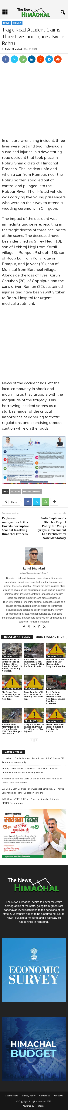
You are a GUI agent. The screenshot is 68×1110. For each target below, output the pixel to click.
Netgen (40, 1105)
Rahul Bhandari (13, 49)
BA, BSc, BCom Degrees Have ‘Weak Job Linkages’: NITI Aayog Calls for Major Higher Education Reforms (33, 791)
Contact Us (44, 1095)
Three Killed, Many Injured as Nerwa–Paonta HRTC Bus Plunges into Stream (12, 729)
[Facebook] (5, 59)
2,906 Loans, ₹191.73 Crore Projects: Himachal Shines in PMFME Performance (30, 801)
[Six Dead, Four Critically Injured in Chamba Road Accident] (12, 682)
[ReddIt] (40, 59)
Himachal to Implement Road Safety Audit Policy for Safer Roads (34, 663)
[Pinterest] (39, 627)
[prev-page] (32, 740)
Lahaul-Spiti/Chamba (12, 689)
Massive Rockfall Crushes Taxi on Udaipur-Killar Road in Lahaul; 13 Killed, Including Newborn (12, 665)
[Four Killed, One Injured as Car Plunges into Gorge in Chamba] (56, 650)
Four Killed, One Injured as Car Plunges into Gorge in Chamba (55, 663)
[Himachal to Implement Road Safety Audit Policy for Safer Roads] (34, 650)
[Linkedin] (32, 59)
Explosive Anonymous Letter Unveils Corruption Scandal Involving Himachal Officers (15, 526)
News (6, 23)
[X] (14, 59)
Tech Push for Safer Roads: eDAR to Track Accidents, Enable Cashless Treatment (55, 698)
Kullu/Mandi (31, 689)
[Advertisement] (34, 102)
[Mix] (58, 59)
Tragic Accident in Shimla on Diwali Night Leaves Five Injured (34, 728)
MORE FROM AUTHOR (50, 637)
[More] (54, 502)
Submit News (11, 1095)
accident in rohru (31, 491)
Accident (15, 491)
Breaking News (11, 656)
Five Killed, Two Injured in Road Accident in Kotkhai (54, 728)
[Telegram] (49, 59)
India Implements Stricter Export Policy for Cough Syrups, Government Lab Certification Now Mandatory (51, 528)
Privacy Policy (29, 1095)
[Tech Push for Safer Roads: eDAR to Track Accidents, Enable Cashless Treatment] (56, 682)
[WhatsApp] (23, 59)
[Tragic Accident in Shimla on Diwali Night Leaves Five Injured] (34, 715)
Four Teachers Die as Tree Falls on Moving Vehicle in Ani (34, 695)
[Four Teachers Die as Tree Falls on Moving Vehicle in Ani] (34, 682)
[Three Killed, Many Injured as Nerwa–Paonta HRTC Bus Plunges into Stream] (12, 715)
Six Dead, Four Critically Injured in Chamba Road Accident (11, 695)
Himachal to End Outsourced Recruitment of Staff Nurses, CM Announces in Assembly (33, 760)
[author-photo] (34, 556)
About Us (58, 1095)
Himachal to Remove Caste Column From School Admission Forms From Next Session (32, 780)
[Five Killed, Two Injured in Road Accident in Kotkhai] (56, 715)
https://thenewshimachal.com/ (34, 573)
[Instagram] (29, 627)
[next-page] (36, 740)
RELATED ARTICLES (17, 637)
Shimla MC (30, 721)
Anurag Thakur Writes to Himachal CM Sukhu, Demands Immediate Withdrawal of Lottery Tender (30, 770)
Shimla (17, 23)
